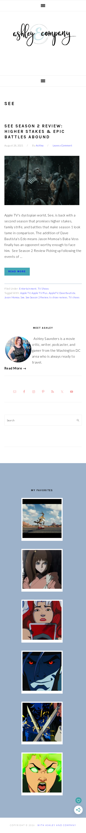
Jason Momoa (12, 297)
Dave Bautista (67, 293)
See (22, 297)
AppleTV (53, 293)
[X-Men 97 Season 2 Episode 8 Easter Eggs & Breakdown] (42, 689)
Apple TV (25, 293)
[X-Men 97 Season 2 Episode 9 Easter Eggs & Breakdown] (42, 638)
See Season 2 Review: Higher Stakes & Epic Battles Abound (34, 131)
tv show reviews (58, 297)
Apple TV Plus (40, 293)
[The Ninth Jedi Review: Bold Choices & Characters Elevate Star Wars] (42, 587)
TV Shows (43, 288)
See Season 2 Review (37, 297)
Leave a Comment (62, 145)
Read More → (15, 368)
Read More (17, 271)
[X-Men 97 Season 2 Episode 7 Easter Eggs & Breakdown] (42, 740)
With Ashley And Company (43, 41)
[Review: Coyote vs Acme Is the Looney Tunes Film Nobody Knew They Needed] (42, 537)
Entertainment (28, 288)
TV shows (74, 297)
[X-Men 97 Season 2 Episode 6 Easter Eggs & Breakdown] (42, 791)
